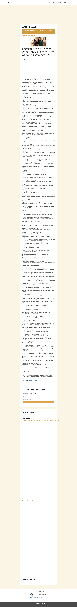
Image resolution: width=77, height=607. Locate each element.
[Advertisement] (38, 16)
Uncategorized (32, 35)
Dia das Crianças (42, 420)
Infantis (48, 420)
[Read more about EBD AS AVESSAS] (26, 416)
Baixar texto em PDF (39, 383)
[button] (50, 2)
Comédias (36, 420)
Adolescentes (32, 420)
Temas (64, 2)
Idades (59, 2)
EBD (45, 420)
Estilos (54, 2)
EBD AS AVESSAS (26, 418)
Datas (49, 2)
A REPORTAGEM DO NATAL (28, 579)
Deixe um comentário (25, 420)
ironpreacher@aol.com (47, 378)
